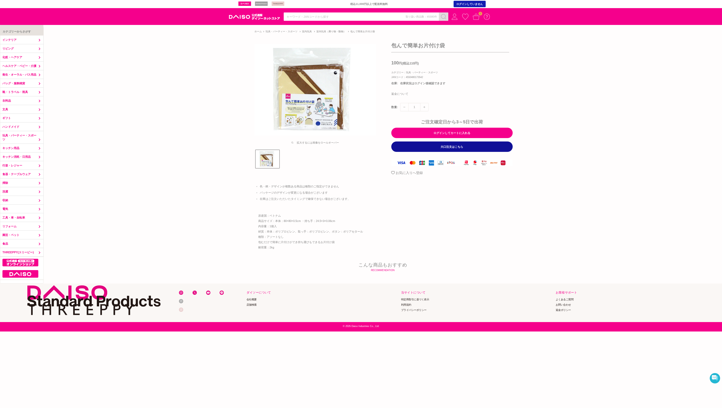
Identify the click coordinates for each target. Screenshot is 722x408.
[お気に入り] (465, 16)
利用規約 (406, 304)
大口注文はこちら (452, 146)
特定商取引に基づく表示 (415, 299)
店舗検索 (252, 304)
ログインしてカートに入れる (452, 132)
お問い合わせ (563, 304)
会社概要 (252, 299)
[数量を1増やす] (424, 107)
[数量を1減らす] (404, 107)
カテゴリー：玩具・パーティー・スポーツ (414, 72)
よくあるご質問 (565, 299)
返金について (399, 93)
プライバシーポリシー (414, 309)
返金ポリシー (563, 309)
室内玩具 (307, 31)
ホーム (258, 31)
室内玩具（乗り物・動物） (331, 31)
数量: (394, 107)
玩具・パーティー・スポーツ (281, 31)
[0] (476, 16)
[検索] (443, 16)
